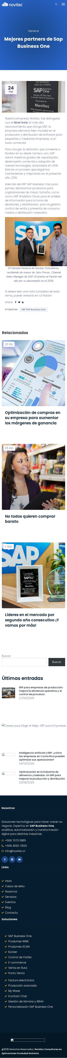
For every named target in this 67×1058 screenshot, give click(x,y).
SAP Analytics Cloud (26, 196)
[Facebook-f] (5, 859)
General (33, 31)
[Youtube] (19, 859)
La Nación (45, 295)
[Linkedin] (12, 859)
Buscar (6, 656)
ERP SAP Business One (36, 184)
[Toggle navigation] (63, 4)
